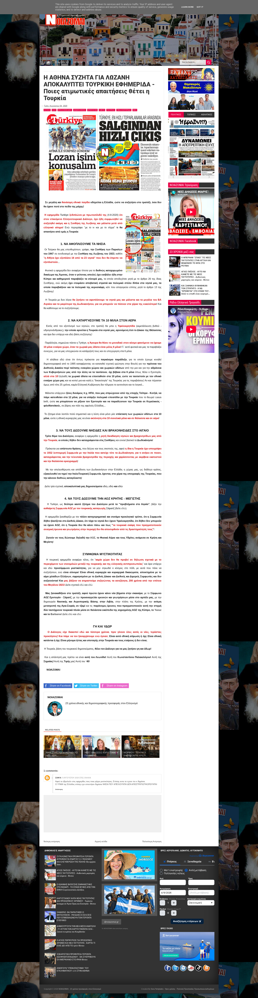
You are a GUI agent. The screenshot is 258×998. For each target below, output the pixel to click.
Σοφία (58, 778)
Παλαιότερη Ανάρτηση (151, 841)
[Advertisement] (160, 33)
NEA (135, 110)
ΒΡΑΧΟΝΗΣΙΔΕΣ (65, 110)
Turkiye (64, 215)
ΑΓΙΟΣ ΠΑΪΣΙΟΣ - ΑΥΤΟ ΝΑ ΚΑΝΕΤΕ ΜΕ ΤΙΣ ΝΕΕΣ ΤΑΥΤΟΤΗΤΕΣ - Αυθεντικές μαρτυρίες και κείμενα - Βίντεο (76, 873)
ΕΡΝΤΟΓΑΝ (92, 110)
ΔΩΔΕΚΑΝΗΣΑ (80, 110)
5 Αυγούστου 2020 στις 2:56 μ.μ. (76, 778)
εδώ (105, 486)
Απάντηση (59, 789)
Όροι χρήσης (170, 989)
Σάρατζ (110, 508)
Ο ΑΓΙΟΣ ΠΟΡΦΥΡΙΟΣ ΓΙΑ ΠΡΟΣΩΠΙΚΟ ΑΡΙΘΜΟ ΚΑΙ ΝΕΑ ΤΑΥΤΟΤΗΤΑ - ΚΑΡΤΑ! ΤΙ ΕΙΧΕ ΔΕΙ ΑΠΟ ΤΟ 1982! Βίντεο (76, 943)
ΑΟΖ (54, 110)
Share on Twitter (88, 685)
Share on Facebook (60, 685)
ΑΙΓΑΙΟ (47, 110)
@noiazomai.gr (111, 922)
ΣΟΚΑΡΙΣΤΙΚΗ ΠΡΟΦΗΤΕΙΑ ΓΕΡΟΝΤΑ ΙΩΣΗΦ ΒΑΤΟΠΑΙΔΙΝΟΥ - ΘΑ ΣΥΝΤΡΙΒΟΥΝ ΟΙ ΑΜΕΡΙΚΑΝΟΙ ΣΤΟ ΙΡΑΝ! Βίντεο (76, 957)
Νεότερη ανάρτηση (52, 841)
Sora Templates (157, 989)
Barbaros (56, 614)
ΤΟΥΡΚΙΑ (111, 110)
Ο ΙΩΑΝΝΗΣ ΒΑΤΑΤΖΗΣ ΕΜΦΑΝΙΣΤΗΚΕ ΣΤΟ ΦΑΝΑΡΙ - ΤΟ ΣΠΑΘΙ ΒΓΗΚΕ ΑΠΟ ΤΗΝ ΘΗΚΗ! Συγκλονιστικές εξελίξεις (76, 887)
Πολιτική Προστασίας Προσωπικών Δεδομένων (195, 989)
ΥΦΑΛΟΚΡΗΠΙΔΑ (124, 110)
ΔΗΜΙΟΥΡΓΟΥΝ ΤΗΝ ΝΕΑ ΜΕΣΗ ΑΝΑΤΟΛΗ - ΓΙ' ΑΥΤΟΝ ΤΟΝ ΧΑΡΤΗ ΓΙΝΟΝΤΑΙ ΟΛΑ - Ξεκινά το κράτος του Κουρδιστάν (76, 929)
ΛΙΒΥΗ (102, 110)
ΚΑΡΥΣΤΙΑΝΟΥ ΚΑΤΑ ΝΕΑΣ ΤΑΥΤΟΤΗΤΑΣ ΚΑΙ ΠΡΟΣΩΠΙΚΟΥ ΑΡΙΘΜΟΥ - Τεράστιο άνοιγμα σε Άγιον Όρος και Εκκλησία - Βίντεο (76, 901)
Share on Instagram (117, 685)
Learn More (187, 7)
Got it (200, 7)
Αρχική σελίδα (101, 841)
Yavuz (158, 610)
